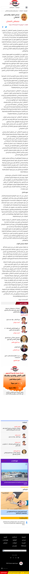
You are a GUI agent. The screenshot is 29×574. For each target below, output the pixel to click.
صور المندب (5, 540)
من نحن (24, 540)
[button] (25, 460)
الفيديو (5, 537)
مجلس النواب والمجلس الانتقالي (11, 10)
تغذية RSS (23, 545)
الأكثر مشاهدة (23, 518)
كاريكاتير (25, 489)
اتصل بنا (24, 543)
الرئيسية (17, 7)
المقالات (21, 10)
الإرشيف (15, 540)
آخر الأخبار (12, 7)
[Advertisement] (17, 408)
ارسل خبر (14, 545)
